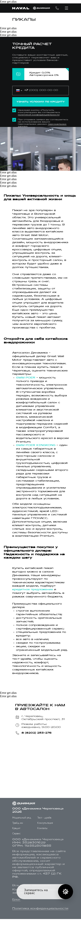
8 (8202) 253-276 (36, 733)
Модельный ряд (21, 817)
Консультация (45, 823)
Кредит (16, 828)
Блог (16, 899)
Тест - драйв (44, 817)
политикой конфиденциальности (39, 115)
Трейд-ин (17, 823)
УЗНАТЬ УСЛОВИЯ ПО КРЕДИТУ (41, 102)
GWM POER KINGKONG (35, 445)
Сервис (16, 833)
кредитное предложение (32, 590)
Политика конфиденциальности (40, 908)
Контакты (42, 828)
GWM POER (25, 378)
